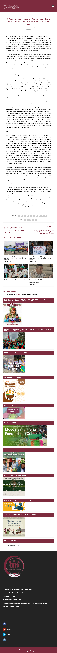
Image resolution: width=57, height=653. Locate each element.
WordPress (40, 649)
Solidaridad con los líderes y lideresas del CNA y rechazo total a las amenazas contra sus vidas (40, 281)
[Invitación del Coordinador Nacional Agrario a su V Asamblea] (16, 271)
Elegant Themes (24, 649)
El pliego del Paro (10, 184)
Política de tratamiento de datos (11, 606)
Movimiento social (40, 27)
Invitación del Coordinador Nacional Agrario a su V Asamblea (14, 280)
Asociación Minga (21, 27)
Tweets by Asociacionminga (11, 545)
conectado (18, 294)
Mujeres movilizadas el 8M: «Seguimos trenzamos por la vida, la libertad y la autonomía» (15, 258)
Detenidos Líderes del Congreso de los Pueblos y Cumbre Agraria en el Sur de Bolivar (40, 258)
